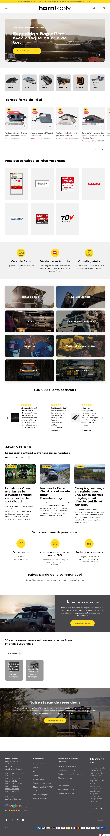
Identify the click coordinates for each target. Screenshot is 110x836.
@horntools (36, 580)
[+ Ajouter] (24, 126)
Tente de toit (38, 791)
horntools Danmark (13, 791)
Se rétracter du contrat (67, 766)
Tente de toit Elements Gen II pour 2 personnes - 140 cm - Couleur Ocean (93, 135)
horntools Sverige (12, 789)
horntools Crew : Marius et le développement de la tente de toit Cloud (19, 495)
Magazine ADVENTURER (43, 787)
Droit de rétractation (66, 782)
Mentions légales (65, 778)
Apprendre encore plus (82, 623)
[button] (7, 418)
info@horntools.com (21, 559)
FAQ (34, 771)
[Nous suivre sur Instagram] (12, 820)
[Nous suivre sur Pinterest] (17, 820)
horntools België (11, 786)
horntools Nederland (13, 783)
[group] (55, 40)
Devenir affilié (38, 779)
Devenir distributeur (66, 793)
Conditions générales (66, 770)
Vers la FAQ (55, 565)
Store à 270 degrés (40, 798)
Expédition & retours (66, 789)
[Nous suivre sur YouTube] (23, 820)
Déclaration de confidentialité (70, 774)
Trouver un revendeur (55, 721)
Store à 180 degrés (40, 795)
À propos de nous (40, 764)
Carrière (36, 768)
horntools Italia (11, 781)
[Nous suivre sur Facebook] (6, 820)
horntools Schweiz (12, 778)
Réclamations (63, 786)
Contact (36, 775)
